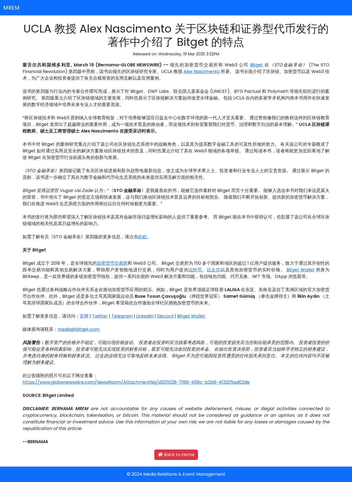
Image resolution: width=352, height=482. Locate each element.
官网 (84, 316)
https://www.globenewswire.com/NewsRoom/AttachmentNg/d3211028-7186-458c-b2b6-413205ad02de (136, 382)
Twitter (100, 316)
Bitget (256, 65)
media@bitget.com (79, 329)
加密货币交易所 (112, 263)
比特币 (195, 270)
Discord (165, 316)
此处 (142, 237)
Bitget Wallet (300, 270)
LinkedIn (144, 316)
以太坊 (214, 270)
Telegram (122, 316)
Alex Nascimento (201, 71)
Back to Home (178, 454)
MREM (11, 8)
